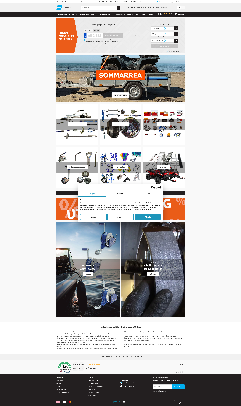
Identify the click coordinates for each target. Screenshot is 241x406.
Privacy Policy (156, 391)
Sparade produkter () (161, 7)
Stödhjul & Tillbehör (123, 14)
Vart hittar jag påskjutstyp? (157, 36)
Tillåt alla (148, 217)
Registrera (178, 387)
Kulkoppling (169, 193)
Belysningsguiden (93, 380)
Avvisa (93, 217)
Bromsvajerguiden (93, 392)
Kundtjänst (131, 7)
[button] (170, 14)
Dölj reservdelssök (174, 51)
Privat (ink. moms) (164, 2)
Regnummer (88, 30)
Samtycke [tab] (92, 194)
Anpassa (119, 217)
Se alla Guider (92, 395)
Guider (150, 14)
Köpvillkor (59, 386)
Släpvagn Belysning (87, 14)
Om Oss (58, 383)
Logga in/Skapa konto (144, 7)
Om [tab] (149, 194)
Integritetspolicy (61, 389)
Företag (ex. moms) (179, 2)
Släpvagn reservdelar (66, 14)
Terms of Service (162, 391)
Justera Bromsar (93, 383)
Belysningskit (72, 193)
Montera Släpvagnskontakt (96, 386)
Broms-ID (96, 30)
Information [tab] (120, 194)
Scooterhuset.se (165, 338)
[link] (120, 367)
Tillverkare (140, 14)
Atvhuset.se (153, 338)
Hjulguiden (91, 389)
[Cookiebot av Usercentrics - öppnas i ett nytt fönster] (152, 187)
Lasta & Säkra (105, 14)
